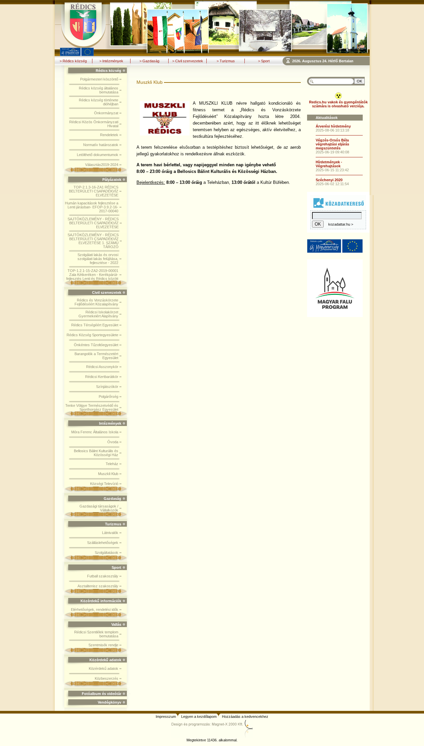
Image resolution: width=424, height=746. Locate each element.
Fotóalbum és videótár (101, 694)
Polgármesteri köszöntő (99, 79)
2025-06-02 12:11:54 (332, 184)
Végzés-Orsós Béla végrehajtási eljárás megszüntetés (332, 144)
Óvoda (112, 442)
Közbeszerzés (106, 678)
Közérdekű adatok (103, 668)
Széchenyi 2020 (329, 180)
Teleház (112, 464)
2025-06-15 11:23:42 (332, 170)
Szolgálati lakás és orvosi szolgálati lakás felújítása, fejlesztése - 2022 (98, 259)
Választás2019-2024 (101, 165)
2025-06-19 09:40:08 (332, 152)
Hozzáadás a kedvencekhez (245, 717)
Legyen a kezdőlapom (199, 717)
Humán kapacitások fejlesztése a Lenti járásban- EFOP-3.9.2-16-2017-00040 (91, 207)
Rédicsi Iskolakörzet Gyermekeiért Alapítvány (98, 314)
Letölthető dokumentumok (97, 155)
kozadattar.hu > (340, 224)
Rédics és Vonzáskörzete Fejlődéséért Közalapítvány (96, 302)
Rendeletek (109, 135)
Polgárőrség (108, 397)
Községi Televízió (104, 484)
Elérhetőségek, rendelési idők (94, 610)
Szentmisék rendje (103, 645)
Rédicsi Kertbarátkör (101, 377)
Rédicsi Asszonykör (102, 367)
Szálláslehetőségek (102, 543)
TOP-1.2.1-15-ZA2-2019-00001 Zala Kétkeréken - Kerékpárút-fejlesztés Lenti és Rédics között (92, 275)
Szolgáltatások (106, 553)
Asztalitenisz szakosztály (98, 586)
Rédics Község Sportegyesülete (92, 335)
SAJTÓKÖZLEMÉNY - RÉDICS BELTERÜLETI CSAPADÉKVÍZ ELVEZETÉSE (93, 223)
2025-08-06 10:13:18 (332, 130)
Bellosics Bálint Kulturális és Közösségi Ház (96, 453)
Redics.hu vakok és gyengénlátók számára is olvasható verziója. (338, 104)
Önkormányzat (106, 113)
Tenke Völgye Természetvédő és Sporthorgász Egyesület (91, 407)
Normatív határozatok (100, 145)
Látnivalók (110, 533)
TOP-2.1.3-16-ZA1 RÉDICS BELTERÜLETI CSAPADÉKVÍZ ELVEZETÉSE (93, 191)
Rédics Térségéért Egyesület (94, 325)
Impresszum (166, 717)
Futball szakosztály (102, 576)
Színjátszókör (107, 387)
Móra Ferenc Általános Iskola (94, 432)
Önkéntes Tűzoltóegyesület (96, 345)
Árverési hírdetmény (333, 126)
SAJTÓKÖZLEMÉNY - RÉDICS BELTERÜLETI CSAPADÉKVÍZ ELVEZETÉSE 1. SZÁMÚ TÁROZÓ (93, 241)
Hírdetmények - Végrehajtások (329, 164)
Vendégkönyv (109, 702)
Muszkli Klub (108, 474)
